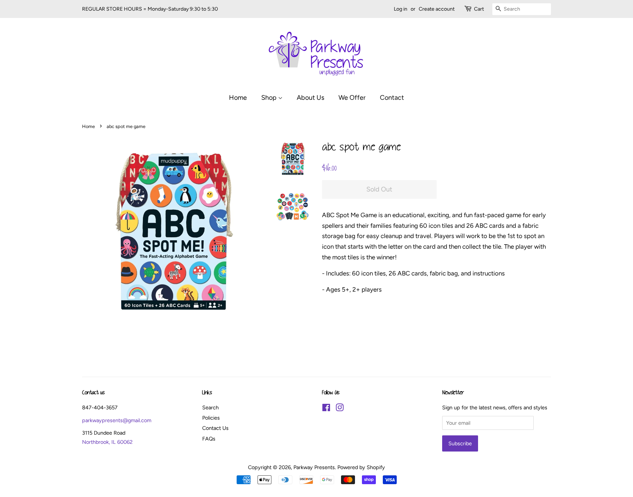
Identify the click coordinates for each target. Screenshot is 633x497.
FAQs (208, 438)
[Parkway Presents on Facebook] (326, 409)
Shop (269, 97)
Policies (211, 417)
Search (210, 407)
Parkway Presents (314, 467)
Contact (392, 97)
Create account (437, 9)
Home (238, 97)
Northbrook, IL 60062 (107, 442)
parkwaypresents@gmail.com (116, 420)
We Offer (352, 97)
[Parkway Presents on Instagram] (340, 409)
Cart (479, 9)
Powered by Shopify (361, 467)
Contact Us (215, 428)
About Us (310, 97)
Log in (400, 9)
